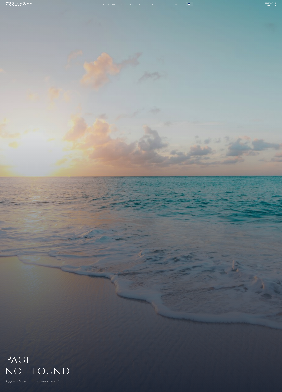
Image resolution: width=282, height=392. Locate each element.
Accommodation (109, 4)
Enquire (176, 4)
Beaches (142, 4)
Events (132, 4)
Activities (153, 4)
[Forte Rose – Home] (18, 4)
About (164, 4)
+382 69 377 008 (270, 5)
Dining (122, 4)
